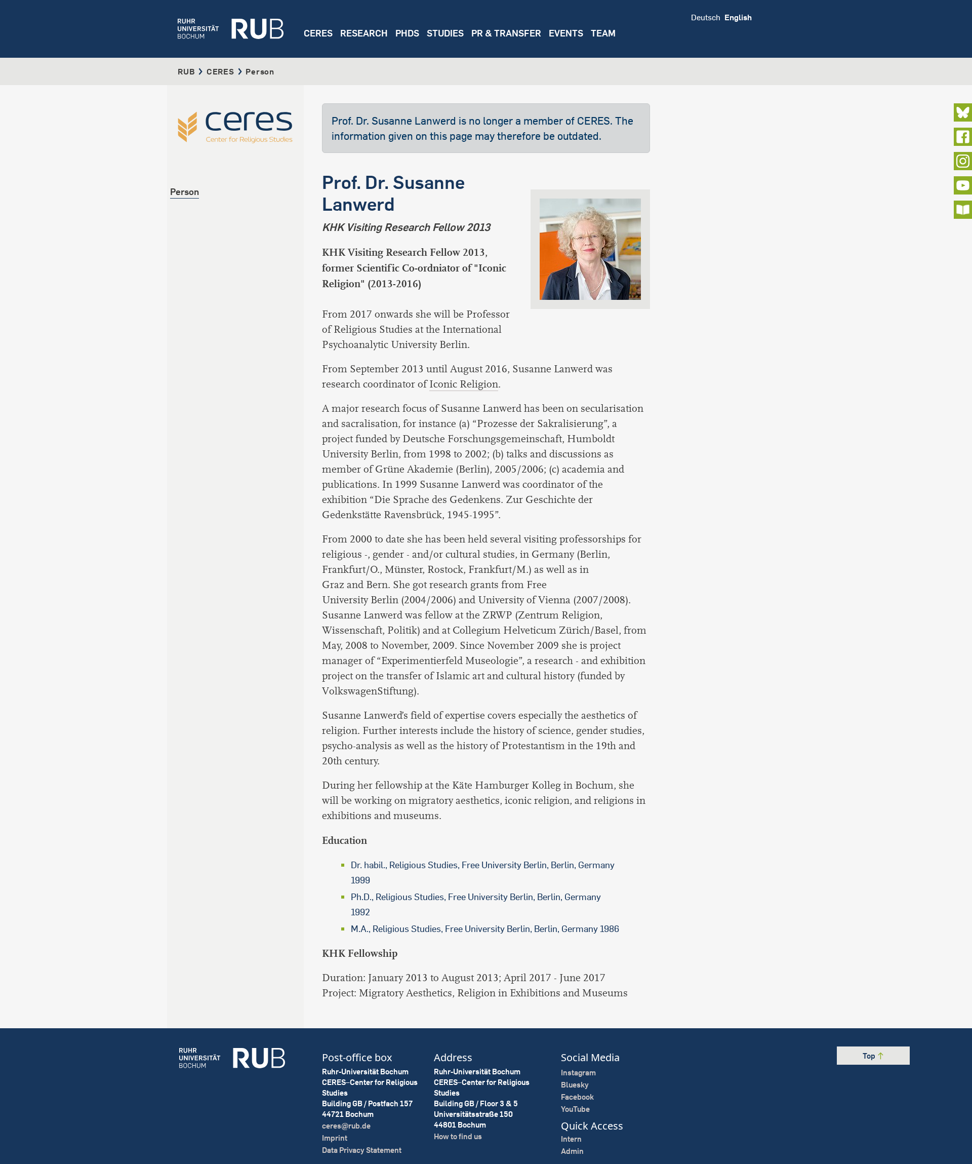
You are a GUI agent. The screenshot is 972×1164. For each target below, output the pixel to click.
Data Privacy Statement (361, 1150)
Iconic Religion (463, 384)
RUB (186, 71)
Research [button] (364, 33)
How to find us (458, 1136)
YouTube (575, 1109)
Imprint (334, 1138)
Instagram (578, 1072)
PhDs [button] (407, 33)
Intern (571, 1139)
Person (184, 192)
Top (870, 1056)
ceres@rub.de (346, 1126)
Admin (572, 1151)
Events (566, 33)
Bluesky (575, 1085)
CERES (318, 33)
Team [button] (603, 33)
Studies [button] (445, 33)
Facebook (577, 1097)
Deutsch (705, 17)
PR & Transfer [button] (506, 33)
